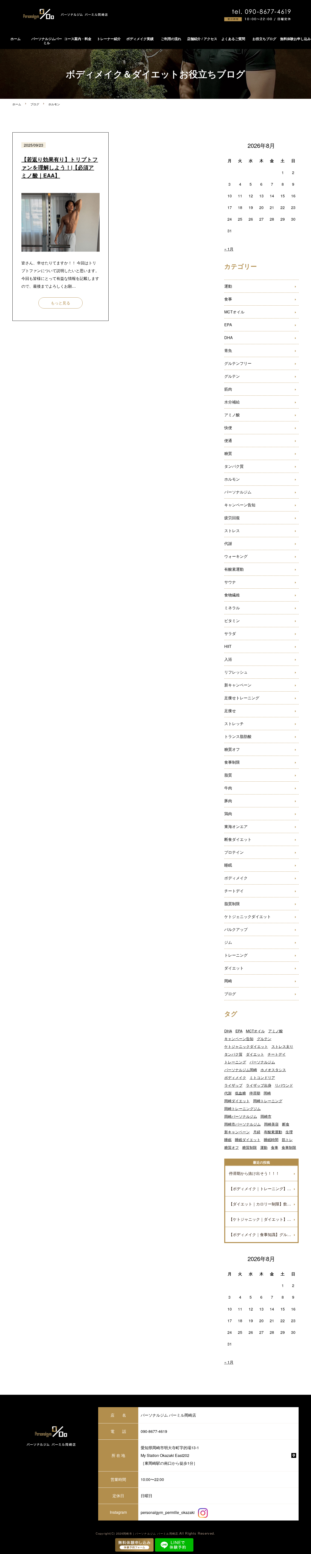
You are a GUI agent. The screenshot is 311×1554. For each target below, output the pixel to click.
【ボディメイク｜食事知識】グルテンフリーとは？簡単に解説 (263, 1234)
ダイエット (234, 968)
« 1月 (228, 249)
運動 (228, 286)
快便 (228, 427)
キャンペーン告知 (239, 505)
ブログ (34, 104)
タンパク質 (234, 466)
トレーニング (236, 955)
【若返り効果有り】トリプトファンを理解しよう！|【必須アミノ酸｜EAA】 (59, 167)
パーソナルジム (237, 492)
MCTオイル (234, 312)
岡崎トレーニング (267, 1100)
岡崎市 (265, 1116)
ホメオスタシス (273, 1069)
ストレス (232, 530)
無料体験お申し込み (295, 38)
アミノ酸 (232, 415)
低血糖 (240, 1092)
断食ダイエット (237, 839)
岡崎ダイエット (237, 1100)
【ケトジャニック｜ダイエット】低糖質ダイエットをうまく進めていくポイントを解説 (263, 1219)
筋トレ (287, 1139)
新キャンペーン (237, 685)
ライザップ (233, 1085)
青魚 (228, 350)
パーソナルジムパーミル (46, 40)
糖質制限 (249, 1147)
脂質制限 (232, 903)
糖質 (228, 453)
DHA (228, 337)
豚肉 (228, 800)
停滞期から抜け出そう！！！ (254, 1173)
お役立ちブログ (264, 38)
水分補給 (232, 402)
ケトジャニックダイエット (246, 1046)
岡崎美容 (271, 1124)
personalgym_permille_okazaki (168, 1512)
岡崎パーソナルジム (240, 1116)
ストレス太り (282, 1046)
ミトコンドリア (262, 1077)
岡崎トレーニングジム (242, 1108)
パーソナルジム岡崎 (240, 1069)
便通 (228, 440)
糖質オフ (232, 749)
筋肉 (228, 389)
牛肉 (228, 788)
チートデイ (234, 891)
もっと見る (60, 303)
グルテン (232, 376)
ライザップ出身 (258, 1085)
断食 (285, 1124)
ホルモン (232, 479)
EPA (228, 324)
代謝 (228, 543)
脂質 (228, 775)
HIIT (228, 646)
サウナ (230, 582)
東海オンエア (236, 826)
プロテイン (234, 852)
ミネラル (232, 607)
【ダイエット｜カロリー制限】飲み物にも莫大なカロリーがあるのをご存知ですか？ (263, 1204)
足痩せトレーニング (241, 698)
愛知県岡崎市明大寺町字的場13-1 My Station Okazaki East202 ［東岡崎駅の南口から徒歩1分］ (170, 1455)
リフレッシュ (236, 672)
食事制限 (232, 762)
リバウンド (284, 1085)
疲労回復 (232, 517)
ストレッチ (234, 723)
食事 (228, 299)
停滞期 (254, 1092)
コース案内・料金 (77, 38)
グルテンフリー (237, 363)
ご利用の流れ (171, 38)
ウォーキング (236, 556)
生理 (289, 1131)
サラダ (230, 633)
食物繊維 (232, 595)
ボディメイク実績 (140, 38)
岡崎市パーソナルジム (242, 1124)
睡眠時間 (271, 1139)
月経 (256, 1131)
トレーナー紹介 (109, 38)
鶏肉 (228, 813)
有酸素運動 (234, 569)
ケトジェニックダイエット (247, 916)
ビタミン (232, 620)
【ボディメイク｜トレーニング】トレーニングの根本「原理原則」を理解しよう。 (263, 1188)
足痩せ (230, 710)
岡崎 (228, 981)
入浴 (228, 659)
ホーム (15, 38)
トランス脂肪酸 (237, 736)
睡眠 (228, 865)
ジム (228, 942)
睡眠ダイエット (247, 1139)
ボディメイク (236, 878)
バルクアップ (236, 929)
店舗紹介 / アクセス (202, 38)
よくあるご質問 (233, 38)
